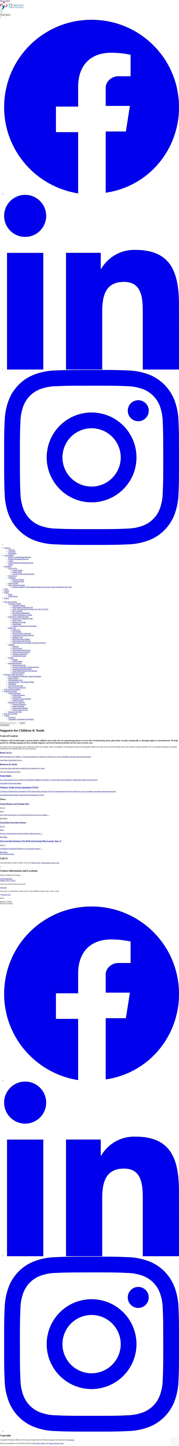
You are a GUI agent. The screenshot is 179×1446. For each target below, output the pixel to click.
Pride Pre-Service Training (21, 639)
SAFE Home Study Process (21, 641)
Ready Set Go (17, 620)
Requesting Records (14, 663)
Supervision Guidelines (20, 708)
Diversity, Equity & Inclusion (13, 674)
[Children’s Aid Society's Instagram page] (91, 544)
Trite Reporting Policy (15, 680)
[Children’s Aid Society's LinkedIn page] (91, 369)
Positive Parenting (18, 706)
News (6, 589)
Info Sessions (16, 631)
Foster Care (12, 628)
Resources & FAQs (10, 691)
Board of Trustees (18, 579)
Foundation (8, 566)
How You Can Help (10, 714)
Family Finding (17, 661)
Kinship (10, 658)
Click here (3, 887)
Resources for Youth (19, 622)
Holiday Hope (17, 572)
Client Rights (16, 697)
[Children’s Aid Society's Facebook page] (91, 194)
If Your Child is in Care (20, 710)
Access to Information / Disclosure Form (25, 667)
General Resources (14, 693)
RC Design (70, 1440)
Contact (6, 715)
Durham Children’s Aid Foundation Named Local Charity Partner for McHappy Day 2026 (42, 587)
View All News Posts (7, 854)
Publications (12, 553)
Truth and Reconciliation (12, 689)
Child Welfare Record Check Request (24, 671)
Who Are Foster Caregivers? (21, 633)
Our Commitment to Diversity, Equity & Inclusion (24, 676)
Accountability (9, 555)
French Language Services (17, 687)
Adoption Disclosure (19, 656)
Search (5, 15)
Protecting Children (14, 603)
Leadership (12, 551)
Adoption (11, 645)
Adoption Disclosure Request (22, 669)
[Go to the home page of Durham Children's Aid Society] (11, 9)
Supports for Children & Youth (18, 617)
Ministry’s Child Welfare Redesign (19, 557)
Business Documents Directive (18, 559)
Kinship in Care (17, 637)
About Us (7, 548)
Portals (6, 592)
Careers (6, 591)
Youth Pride (12, 684)
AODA (10, 561)
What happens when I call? (50, 863)
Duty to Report (17, 611)
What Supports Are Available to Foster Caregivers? (29, 643)
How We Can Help (10, 602)
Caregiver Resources (19, 704)
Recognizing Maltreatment (21, 613)
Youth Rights (16, 624)
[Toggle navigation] (1, 12)
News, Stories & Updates (16, 585)
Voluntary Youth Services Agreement (24, 626)
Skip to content (5, 1)
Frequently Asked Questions (21, 699)
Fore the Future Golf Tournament (23, 574)
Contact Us (12, 717)
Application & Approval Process (23, 635)
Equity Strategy (13, 678)
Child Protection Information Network (20, 563)
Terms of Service (54, 1443)
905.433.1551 (36, 863)
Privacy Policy (40, 1443)
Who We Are (12, 576)
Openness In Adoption (19, 654)
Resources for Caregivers (16, 702)
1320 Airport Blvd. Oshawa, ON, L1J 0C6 (7, 879)
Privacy (10, 565)
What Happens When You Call (22, 607)
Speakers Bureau (18, 700)
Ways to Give (12, 568)
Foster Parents (13, 596)
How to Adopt (17, 648)
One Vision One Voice (15, 686)
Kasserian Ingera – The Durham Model (21, 682)
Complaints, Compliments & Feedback (21, 719)
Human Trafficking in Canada (22, 615)
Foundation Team (18, 581)
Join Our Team (13, 583)
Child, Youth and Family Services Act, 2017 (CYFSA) (30, 609)
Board (10, 594)
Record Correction (18, 673)
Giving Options (17, 570)
